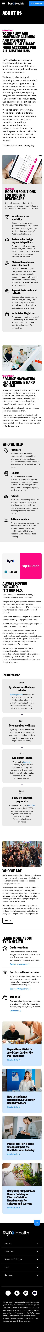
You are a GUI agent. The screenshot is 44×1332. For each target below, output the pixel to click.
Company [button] (22, 1275)
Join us (8, 920)
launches (27, 762)
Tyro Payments (16, 694)
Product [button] (22, 1243)
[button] (3, 3)
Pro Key (31, 805)
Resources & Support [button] (22, 1259)
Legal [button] (22, 1267)
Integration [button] (22, 1251)
